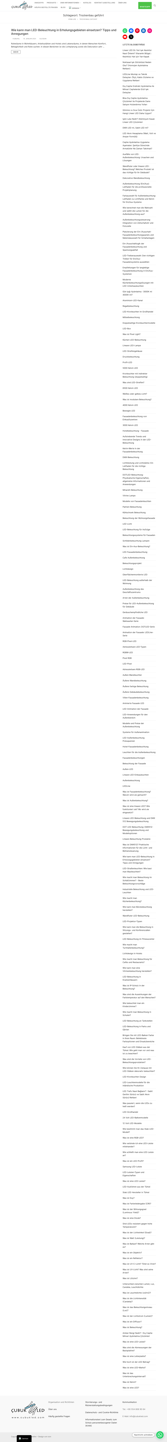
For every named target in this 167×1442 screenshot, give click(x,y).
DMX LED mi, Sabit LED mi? (135, 127)
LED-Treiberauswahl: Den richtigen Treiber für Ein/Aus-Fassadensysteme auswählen (139, 258)
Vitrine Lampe (129, 495)
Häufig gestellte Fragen (59, 1416)
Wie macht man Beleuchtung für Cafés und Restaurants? (137, 960)
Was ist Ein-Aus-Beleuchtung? (136, 546)
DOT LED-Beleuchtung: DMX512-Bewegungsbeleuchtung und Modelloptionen (138, 830)
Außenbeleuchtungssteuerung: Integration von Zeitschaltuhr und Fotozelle (138, 222)
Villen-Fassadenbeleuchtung (136, 697)
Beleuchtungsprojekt (132, 563)
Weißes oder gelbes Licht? (135, 394)
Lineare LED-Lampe (132, 345)
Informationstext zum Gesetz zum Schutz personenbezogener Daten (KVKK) (101, 1422)
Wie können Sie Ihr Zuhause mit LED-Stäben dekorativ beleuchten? (139, 1069)
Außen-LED (128, 769)
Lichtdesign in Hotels (132, 953)
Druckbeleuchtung (131, 356)
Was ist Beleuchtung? (132, 1327)
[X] (131, 37)
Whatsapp (145, 7)
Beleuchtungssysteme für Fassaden (139, 535)
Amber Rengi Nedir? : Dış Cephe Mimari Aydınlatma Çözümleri (137, 1334)
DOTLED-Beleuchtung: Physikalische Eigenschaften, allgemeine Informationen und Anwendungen (136, 480)
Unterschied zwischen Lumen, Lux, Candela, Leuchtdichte (139, 1285)
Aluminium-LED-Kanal (133, 300)
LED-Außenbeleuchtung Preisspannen (134, 739)
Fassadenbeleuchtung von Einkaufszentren (135, 418)
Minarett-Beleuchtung (133, 490)
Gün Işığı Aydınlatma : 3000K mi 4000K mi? (137, 293)
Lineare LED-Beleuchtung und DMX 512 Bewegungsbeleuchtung (139, 820)
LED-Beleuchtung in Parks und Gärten (137, 1028)
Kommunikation (129, 1402)
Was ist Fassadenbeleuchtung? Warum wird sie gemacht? (137, 793)
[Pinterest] (137, 30)
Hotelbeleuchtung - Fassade (136, 431)
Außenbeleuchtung (131, 780)
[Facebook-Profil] (91, 1437)
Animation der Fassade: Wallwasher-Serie (133, 619)
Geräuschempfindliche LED (135, 612)
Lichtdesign (128, 569)
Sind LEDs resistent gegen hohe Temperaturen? (137, 1225)
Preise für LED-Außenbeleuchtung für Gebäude (138, 605)
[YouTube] (125, 37)
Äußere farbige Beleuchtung (135, 686)
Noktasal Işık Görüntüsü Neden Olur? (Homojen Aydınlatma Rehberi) (137, 65)
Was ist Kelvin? (129, 1382)
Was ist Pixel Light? (131, 334)
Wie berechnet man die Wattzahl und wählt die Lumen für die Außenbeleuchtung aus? (138, 210)
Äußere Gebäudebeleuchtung (136, 692)
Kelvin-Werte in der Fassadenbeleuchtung (133, 450)
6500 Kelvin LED (130, 388)
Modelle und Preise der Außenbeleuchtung (133, 725)
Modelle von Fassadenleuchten (137, 501)
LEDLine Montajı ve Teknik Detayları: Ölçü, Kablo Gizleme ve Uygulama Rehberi (138, 77)
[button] (160, 1435)
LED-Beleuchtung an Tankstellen (137, 1021)
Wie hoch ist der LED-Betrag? (136, 1362)
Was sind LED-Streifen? (133, 382)
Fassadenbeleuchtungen (134, 758)
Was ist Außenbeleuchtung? (135, 800)
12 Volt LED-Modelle (132, 1123)
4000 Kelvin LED (130, 405)
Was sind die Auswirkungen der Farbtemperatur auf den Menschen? (139, 996)
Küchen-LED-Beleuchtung (134, 340)
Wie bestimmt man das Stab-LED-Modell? (138, 1130)
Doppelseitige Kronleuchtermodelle (139, 323)
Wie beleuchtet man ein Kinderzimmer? (133, 1005)
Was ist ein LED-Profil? (133, 1161)
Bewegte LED (129, 410)
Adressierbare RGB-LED (134, 669)
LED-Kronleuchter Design (134, 1076)
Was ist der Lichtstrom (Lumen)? (138, 1316)
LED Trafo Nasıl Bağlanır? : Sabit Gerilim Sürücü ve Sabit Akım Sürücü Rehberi (138, 1094)
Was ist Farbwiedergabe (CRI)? (137, 1203)
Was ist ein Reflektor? (133, 1258)
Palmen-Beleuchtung (132, 507)
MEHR (15, 52)
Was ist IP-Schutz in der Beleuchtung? (134, 987)
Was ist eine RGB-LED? (133, 1137)
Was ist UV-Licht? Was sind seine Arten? (138, 1271)
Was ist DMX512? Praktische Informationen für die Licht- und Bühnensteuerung (137, 847)
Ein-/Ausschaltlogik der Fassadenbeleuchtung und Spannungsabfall (135, 246)
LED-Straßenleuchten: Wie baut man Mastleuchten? (137, 870)
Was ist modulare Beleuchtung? (137, 399)
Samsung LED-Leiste (132, 1166)
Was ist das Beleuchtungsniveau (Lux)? (137, 1309)
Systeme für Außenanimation (136, 732)
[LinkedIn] (143, 30)
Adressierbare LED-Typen (134, 647)
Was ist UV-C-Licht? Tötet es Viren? (139, 1264)
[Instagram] (149, 30)
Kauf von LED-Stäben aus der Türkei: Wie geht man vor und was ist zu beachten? (138, 1050)
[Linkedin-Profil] (106, 1437)
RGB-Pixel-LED (129, 641)
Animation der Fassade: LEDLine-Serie (138, 634)
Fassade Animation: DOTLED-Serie (139, 626)
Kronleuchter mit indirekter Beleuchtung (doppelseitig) (135, 375)
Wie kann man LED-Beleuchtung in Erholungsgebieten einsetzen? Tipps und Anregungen (63, 31)
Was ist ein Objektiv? (132, 1252)
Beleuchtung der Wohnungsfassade (139, 518)
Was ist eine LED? (131, 1387)
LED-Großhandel (130, 1112)
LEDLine (126, 786)
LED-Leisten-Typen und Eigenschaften (133, 1174)
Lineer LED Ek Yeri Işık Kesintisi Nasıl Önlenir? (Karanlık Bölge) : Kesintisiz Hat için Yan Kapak (137, 53)
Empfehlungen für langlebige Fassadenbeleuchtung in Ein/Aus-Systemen (138, 270)
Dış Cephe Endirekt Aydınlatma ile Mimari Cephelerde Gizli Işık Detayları (138, 89)
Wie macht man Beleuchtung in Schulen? (137, 1013)
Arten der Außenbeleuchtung (136, 598)
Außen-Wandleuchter (132, 675)
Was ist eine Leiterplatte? (134, 1356)
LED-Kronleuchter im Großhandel (138, 311)
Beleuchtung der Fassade (134, 763)
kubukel (16, 39)
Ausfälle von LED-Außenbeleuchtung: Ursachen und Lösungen (138, 157)
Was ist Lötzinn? (130, 1278)
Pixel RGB (127, 658)
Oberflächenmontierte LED (135, 574)
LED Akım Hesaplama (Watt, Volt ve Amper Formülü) (139, 135)
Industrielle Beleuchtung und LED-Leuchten (138, 891)
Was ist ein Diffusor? (132, 1321)
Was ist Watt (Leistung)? (134, 1238)
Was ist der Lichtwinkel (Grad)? (137, 1232)
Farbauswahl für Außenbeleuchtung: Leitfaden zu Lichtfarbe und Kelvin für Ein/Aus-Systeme (139, 198)
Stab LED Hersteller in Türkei (136, 1192)
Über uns (52, 1409)
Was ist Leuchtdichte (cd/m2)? (137, 1293)
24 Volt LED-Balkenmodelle (135, 1117)
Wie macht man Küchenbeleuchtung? (132, 899)
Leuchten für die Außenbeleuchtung (139, 752)
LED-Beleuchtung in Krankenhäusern (132, 978)
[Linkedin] (110, 1437)
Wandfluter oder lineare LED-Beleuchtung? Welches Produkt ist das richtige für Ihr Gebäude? (138, 169)
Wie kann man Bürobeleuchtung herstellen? (137, 908)
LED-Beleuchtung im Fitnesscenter (138, 939)
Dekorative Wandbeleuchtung (136, 178)
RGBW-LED (128, 652)
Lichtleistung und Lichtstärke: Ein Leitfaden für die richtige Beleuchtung (138, 466)
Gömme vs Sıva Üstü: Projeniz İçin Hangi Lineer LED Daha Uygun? (138, 111)
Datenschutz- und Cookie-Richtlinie (101, 1412)
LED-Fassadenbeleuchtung (135, 552)
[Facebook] (131, 30)
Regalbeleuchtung (131, 306)
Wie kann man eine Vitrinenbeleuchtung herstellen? (137, 969)
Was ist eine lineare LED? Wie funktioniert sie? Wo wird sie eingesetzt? (136, 809)
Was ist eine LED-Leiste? (134, 1181)
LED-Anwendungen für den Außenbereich (135, 716)
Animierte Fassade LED (133, 703)
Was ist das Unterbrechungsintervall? (134, 1375)
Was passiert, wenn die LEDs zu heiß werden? (137, 1105)
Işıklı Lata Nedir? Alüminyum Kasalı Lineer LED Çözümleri (139, 120)
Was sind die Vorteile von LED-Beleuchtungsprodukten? (137, 1060)
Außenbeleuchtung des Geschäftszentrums (133, 590)
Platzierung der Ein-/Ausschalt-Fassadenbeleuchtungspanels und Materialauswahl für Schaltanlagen (138, 234)
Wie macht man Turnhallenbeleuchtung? (133, 946)
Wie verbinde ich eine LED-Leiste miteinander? (138, 1145)
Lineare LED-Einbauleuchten (136, 775)
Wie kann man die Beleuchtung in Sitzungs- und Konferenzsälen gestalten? (138, 930)
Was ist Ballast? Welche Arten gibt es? (138, 1245)
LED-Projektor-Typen (132, 921)
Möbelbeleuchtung (131, 317)
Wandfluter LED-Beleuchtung (136, 915)
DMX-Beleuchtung (131, 457)
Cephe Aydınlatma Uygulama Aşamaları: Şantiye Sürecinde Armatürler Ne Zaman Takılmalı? (137, 145)
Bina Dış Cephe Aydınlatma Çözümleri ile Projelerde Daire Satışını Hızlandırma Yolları (136, 101)
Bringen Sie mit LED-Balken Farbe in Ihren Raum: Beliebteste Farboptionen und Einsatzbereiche (138, 1038)
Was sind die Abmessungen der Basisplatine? (137, 1349)
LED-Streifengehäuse (132, 351)
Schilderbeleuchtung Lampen (136, 541)
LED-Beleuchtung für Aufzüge (136, 529)
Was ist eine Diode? (132, 1218)
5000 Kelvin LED (130, 368)
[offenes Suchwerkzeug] (155, 5)
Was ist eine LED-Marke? (134, 1367)
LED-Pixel (127, 663)
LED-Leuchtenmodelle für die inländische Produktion (136, 1084)
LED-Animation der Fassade (135, 709)
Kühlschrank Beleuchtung (134, 512)
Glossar (42, 39)
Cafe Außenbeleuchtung (134, 557)
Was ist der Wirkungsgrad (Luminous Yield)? (134, 1211)
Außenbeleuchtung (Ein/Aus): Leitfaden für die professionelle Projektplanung (137, 186)
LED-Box (127, 328)
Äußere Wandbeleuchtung (134, 680)
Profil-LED (127, 362)
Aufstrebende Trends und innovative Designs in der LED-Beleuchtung (137, 439)
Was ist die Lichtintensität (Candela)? (134, 1300)
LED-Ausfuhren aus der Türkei (136, 1186)
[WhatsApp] (125, 30)
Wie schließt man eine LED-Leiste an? (138, 1154)
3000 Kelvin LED (130, 425)
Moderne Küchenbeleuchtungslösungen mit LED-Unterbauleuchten (138, 282)
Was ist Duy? (128, 1198)
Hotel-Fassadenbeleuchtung (136, 746)
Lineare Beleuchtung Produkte (136, 839)
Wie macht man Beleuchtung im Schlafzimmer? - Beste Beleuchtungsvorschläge (137, 880)
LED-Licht (127, 524)
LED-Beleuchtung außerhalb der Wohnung (137, 582)
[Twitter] (113, 1437)
